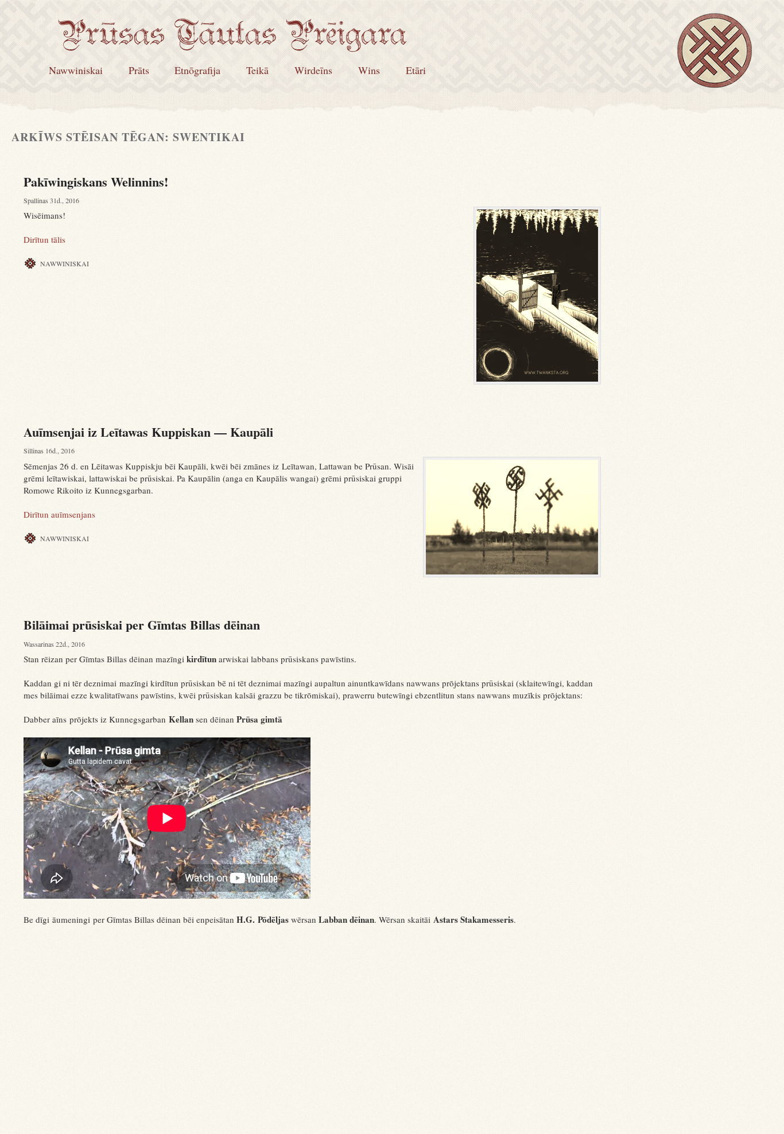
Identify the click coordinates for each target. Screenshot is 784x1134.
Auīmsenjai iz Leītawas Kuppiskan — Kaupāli (148, 431)
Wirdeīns (313, 70)
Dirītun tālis (44, 239)
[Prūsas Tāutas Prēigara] (232, 44)
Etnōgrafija (197, 70)
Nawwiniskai (76, 70)
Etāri (416, 70)
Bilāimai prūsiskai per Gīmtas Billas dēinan (142, 624)
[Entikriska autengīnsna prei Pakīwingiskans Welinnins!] (537, 295)
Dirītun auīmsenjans (59, 514)
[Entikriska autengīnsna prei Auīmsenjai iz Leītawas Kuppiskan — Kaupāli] (512, 517)
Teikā (257, 70)
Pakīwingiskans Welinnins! (96, 181)
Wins (369, 70)
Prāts (139, 70)
